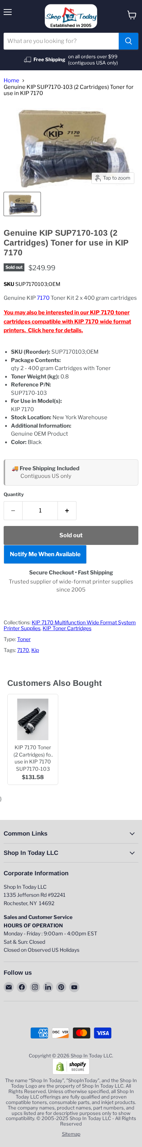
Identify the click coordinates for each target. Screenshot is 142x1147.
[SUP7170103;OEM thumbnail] (22, 204)
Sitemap (71, 1134)
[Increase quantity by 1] (67, 510)
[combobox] (61, 41)
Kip (35, 650)
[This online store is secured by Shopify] (71, 1073)
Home (11, 81)
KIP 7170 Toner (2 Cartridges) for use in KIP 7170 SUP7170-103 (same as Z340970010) (32, 757)
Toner (24, 639)
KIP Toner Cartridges (67, 628)
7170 (43, 298)
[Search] (128, 41)
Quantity (14, 494)
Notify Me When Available (45, 554)
